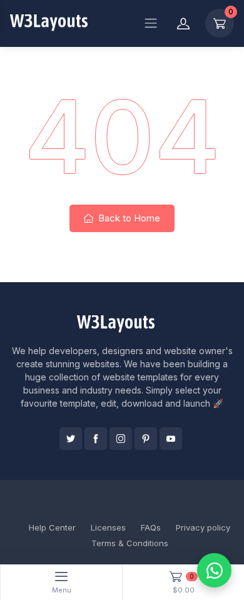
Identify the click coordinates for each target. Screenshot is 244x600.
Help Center (52, 527)
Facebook (95, 438)
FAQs (151, 527)
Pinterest (146, 438)
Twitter (70, 438)
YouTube (171, 438)
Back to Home (128, 218)
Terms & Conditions (129, 543)
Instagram (120, 438)
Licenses (108, 527)
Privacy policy (203, 527)
